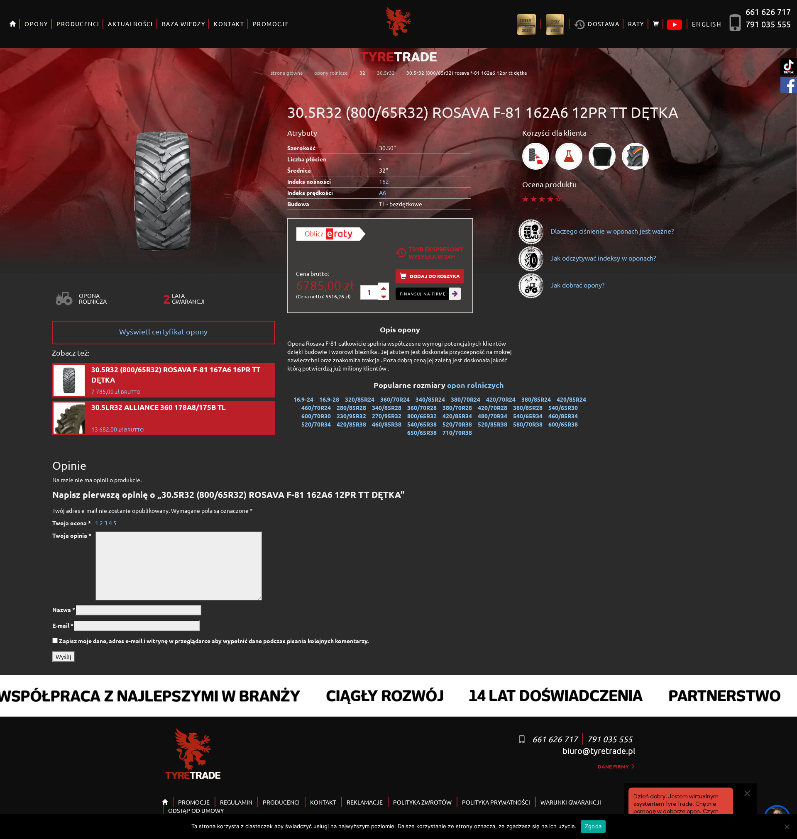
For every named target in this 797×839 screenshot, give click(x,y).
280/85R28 (351, 407)
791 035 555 (768, 24)
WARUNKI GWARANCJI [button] (570, 802)
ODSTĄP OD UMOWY (196, 810)
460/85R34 (563, 416)
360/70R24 (395, 399)
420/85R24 (571, 399)
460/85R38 (386, 424)
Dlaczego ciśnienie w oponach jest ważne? (611, 231)
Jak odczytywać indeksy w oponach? (602, 258)
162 (384, 181)
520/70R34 (316, 424)
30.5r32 (386, 72)
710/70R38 (457, 432)
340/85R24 (430, 399)
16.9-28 (329, 399)
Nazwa (63, 609)
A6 (382, 192)
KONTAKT (229, 23)
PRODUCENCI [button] (77, 23)
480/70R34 (492, 416)
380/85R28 (528, 407)
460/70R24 (316, 407)
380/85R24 (536, 399)
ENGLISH (706, 24)
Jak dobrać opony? (576, 284)
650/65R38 (422, 432)
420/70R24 (501, 399)
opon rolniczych (476, 385)
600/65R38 (563, 424)
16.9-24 (303, 399)
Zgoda (593, 826)
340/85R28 (386, 407)
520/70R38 (457, 424)
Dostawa (602, 23)
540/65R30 (563, 407)
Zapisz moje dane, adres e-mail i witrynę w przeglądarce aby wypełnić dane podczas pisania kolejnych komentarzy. (214, 640)
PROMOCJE (271, 23)
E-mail (62, 625)
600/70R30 (316, 416)
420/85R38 (351, 424)
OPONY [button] (36, 23)
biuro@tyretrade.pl (598, 750)
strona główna (287, 72)
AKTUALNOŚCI (130, 23)
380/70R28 (457, 407)
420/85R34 (457, 416)
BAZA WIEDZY (183, 23)
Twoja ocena (71, 523)
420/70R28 (492, 407)
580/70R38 (528, 424)
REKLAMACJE (365, 802)
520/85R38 (492, 424)
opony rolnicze (331, 72)
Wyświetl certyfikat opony (163, 331)
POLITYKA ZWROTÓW (422, 802)
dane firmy (614, 766)
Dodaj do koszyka (434, 276)
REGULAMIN (236, 802)
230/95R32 (351, 416)
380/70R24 (465, 399)
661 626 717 (768, 11)
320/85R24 (359, 399)
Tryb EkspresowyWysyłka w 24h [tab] (435, 252)
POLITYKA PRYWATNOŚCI (496, 802)
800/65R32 (422, 416)
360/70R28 (422, 407)
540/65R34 (528, 416)
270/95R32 (386, 416)
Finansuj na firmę (423, 294)
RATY (636, 23)
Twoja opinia (71, 535)
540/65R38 (422, 424)
